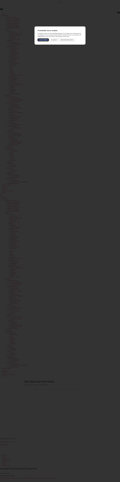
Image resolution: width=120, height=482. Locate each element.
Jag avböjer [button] (54, 39)
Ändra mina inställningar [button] (66, 39)
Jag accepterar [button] (43, 39)
